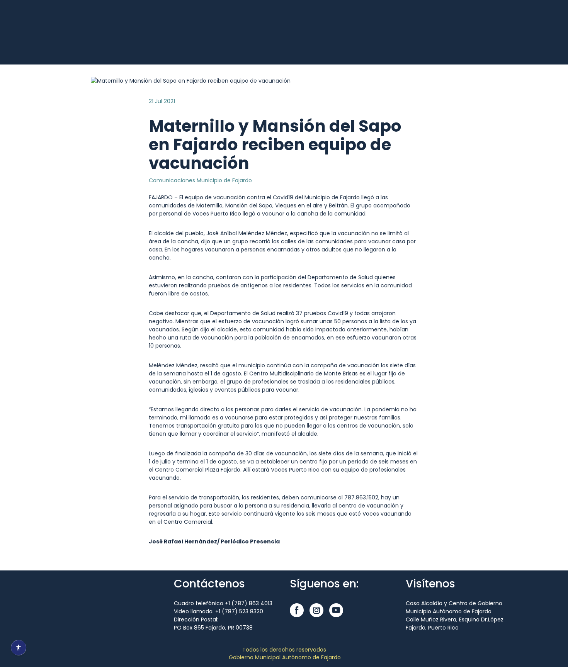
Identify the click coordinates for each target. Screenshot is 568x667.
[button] (297, 610)
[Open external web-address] (79, 41)
